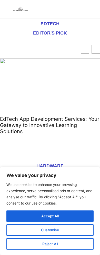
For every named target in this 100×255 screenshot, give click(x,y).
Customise (50, 230)
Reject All (50, 244)
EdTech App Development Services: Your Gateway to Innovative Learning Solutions (49, 125)
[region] (50, 211)
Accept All (50, 216)
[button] (96, 49)
